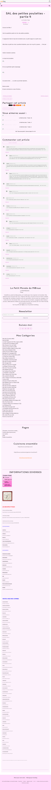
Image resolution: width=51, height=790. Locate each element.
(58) (8, 366)
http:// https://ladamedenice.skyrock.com (6, 682)
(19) (9, 393)
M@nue (23, 304)
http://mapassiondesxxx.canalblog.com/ (6, 674)
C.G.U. (35, 781)
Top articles (20, 781)
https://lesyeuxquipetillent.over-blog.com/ (7, 663)
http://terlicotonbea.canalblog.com (6, 678)
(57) (7, 369)
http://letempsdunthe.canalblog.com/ (6, 723)
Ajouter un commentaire (13, 142)
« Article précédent (7, 96)
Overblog (35, 777)
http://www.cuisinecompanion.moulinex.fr (25, 452)
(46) (8, 376)
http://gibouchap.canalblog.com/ (5, 648)
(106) (9, 351)
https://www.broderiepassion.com (6, 574)
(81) (8, 356)
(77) (8, 358)
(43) (5, 379)
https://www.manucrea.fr (5, 539)
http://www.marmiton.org (25, 457)
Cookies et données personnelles (42, 781)
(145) (8, 350)
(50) (8, 372)
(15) (9, 397)
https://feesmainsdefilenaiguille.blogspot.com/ (7, 667)
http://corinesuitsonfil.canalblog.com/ (6, 633)
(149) (9, 346)
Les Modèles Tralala (25, 20)
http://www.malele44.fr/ (5, 727)
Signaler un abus (29, 781)
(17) (8, 395)
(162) (9, 345)
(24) (9, 392)
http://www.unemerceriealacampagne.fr (7, 555)
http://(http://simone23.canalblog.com (6, 697)
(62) (9, 361)
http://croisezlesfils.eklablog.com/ (6, 719)
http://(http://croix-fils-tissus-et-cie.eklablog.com (7, 689)
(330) (5, 340)
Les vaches (5, 434)
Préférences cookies (25, 782)
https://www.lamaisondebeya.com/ (6, 618)
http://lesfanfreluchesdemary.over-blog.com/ (7, 708)
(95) (9, 353)
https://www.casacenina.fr (5, 570)
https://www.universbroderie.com (6, 559)
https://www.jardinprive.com (6, 531)
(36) (10, 382)
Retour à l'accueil (7, 98)
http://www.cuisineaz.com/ (25, 446)
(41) (9, 380)
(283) (12, 342)
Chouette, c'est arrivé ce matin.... (10, 430)
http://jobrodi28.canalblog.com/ (5, 712)
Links (3, 435)
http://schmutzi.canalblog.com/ (5, 603)
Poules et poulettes (7, 437)
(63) (9, 359)
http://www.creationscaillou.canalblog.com (7, 693)
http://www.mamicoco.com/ (5, 704)
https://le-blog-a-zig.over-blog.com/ (6, 622)
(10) (8, 415)
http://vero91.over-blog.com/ (5, 742)
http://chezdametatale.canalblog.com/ (6, 607)
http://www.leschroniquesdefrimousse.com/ (7, 749)
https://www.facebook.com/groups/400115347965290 (14, 512)
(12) (11, 403)
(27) (9, 385)
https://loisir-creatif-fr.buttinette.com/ (7, 589)
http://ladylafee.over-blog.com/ (5, 738)
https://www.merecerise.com (6, 585)
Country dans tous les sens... (9, 432)
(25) (8, 390)
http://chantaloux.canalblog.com (5, 637)
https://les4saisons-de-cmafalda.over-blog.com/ (7, 753)
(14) (11, 400)
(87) (11, 355)
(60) (9, 364)
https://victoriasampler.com (6, 546)
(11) (10, 408)
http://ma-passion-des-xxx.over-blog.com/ (6, 652)
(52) (9, 371)
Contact (24, 781)
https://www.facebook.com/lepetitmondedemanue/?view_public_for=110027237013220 (18, 517)
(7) (7, 416)
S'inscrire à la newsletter (8, 108)
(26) (9, 387)
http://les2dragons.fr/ (4, 734)
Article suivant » (45, 96)
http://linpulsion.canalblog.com (6, 535)
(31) (6, 384)
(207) (10, 343)
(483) (8, 338)
